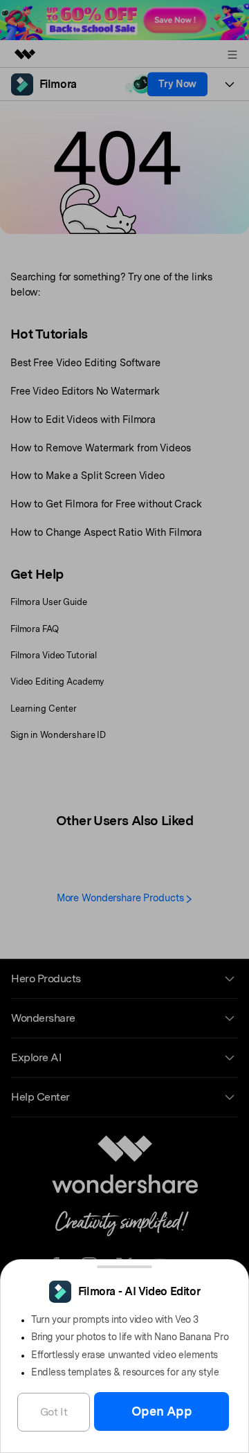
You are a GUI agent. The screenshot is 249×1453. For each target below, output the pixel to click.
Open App (161, 1411)
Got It (54, 1411)
